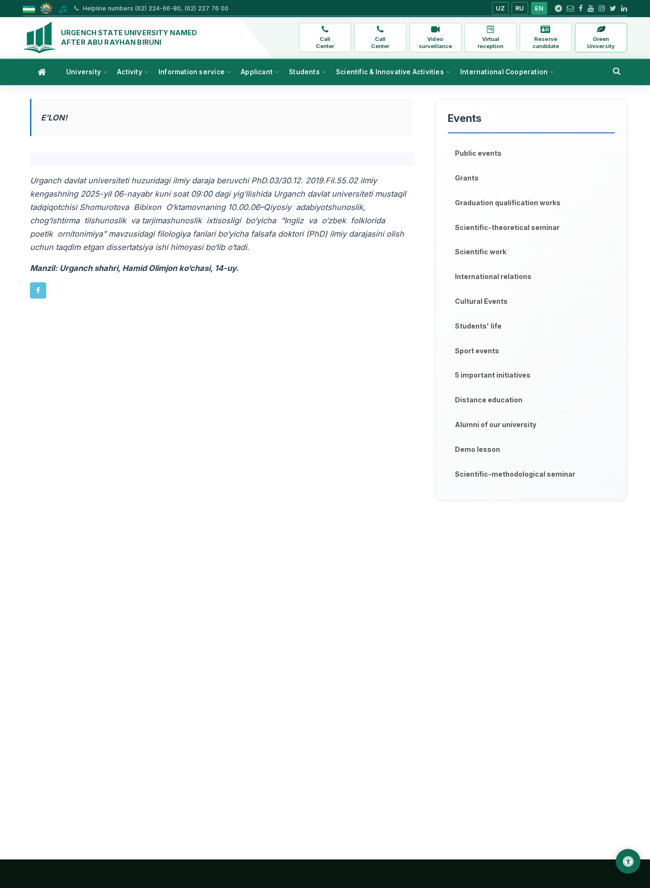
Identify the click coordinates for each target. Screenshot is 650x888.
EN (539, 8)
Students (304, 72)
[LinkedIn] (624, 8)
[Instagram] (602, 8)
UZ (500, 8)
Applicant (257, 72)
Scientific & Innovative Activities (390, 72)
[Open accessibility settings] (628, 861)
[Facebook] (581, 8)
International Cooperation (504, 72)
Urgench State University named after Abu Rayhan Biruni (129, 37)
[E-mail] (570, 8)
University (83, 72)
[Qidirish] (616, 71)
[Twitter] (613, 8)
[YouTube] (591, 8)
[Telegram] (558, 8)
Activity (129, 72)
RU (519, 8)
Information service (191, 72)
